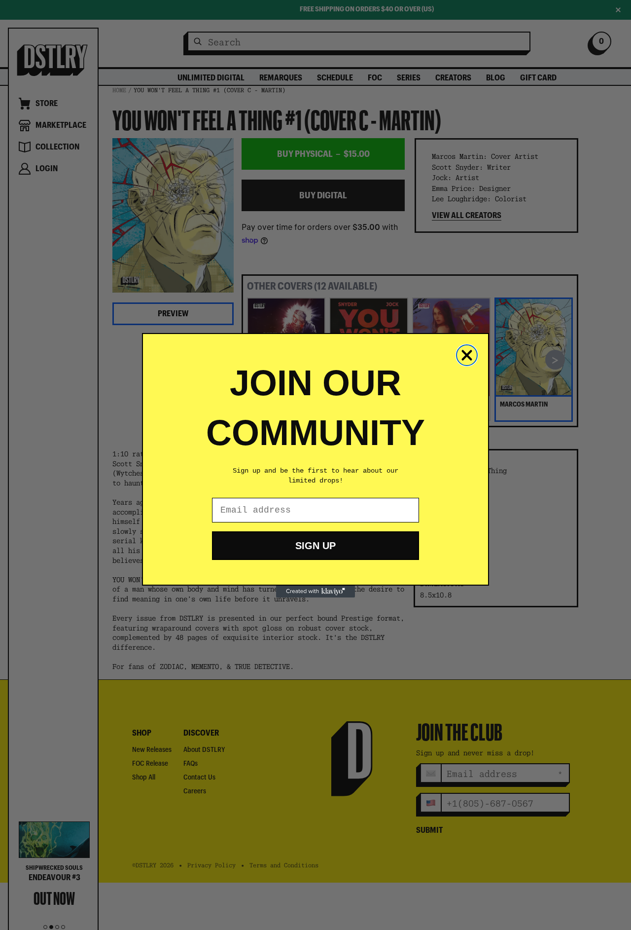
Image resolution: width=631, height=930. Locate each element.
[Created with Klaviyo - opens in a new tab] (315, 591)
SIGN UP (315, 545)
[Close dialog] (466, 355)
